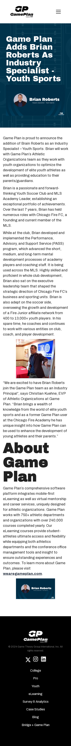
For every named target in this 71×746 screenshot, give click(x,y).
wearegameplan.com (22, 574)
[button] (58, 11)
